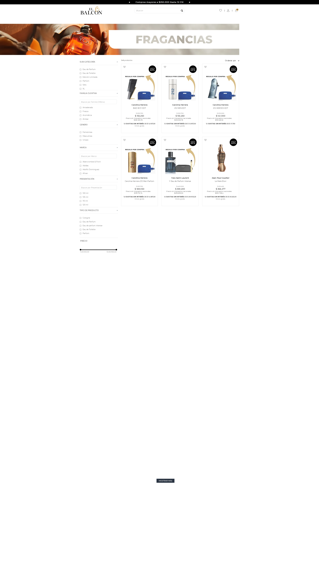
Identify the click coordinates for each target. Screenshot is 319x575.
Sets (84, 85)
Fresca (85, 111)
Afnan (85, 173)
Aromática (87, 115)
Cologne (86, 218)
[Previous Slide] (129, 2)
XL (84, 89)
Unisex (85, 140)
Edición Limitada (90, 77)
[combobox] (159, 10)
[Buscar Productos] (182, 11)
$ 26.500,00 (84, 252)
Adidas (85, 165)
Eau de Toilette (89, 73)
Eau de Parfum (89, 69)
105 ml (85, 197)
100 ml (85, 193)
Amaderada (88, 107)
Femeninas (87, 132)
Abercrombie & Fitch (92, 162)
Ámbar (86, 119)
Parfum (86, 81)
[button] (99, 62)
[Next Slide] (189, 2)
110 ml (85, 201)
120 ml (85, 205)
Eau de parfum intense (92, 225)
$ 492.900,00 (111, 252)
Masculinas (87, 136)
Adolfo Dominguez (91, 169)
